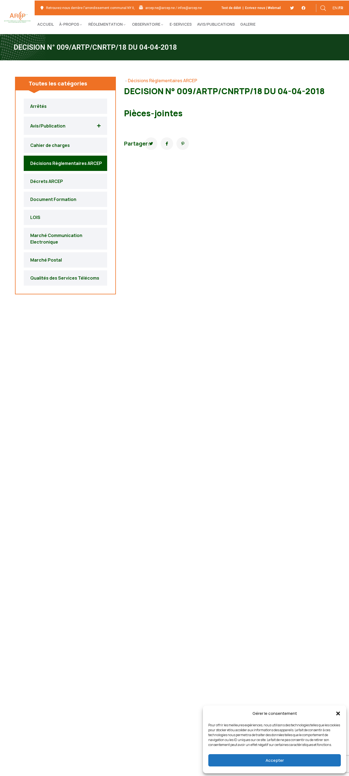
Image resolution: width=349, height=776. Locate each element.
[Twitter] (292, 8)
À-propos (69, 24)
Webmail (274, 8)
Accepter (275, 760)
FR (340, 8)
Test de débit (231, 8)
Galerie (247, 24)
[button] (338, 713)
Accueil (45, 24)
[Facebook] (303, 8)
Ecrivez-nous (254, 8)
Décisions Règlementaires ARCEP (162, 81)
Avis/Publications (216, 24)
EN (335, 8)
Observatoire (146, 24)
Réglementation (105, 24)
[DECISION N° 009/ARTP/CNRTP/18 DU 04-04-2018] (151, 143)
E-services (181, 24)
